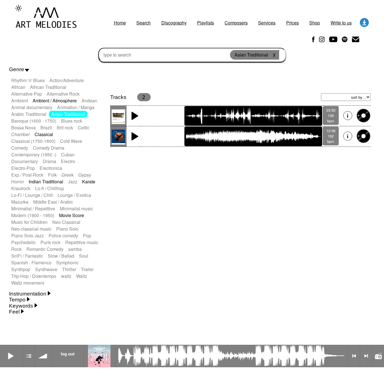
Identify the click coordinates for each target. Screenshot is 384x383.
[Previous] (354, 356)
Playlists (205, 22)
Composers (236, 22)
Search (143, 22)
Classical (44, 134)
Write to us (341, 22)
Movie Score (71, 215)
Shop (314, 22)
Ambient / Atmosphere (55, 100)
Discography (174, 22)
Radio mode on (378, 356)
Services (266, 22)
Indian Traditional (46, 181)
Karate (88, 181)
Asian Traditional (68, 114)
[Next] (366, 356)
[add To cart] (363, 115)
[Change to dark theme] (18, 8)
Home (120, 22)
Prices (292, 22)
